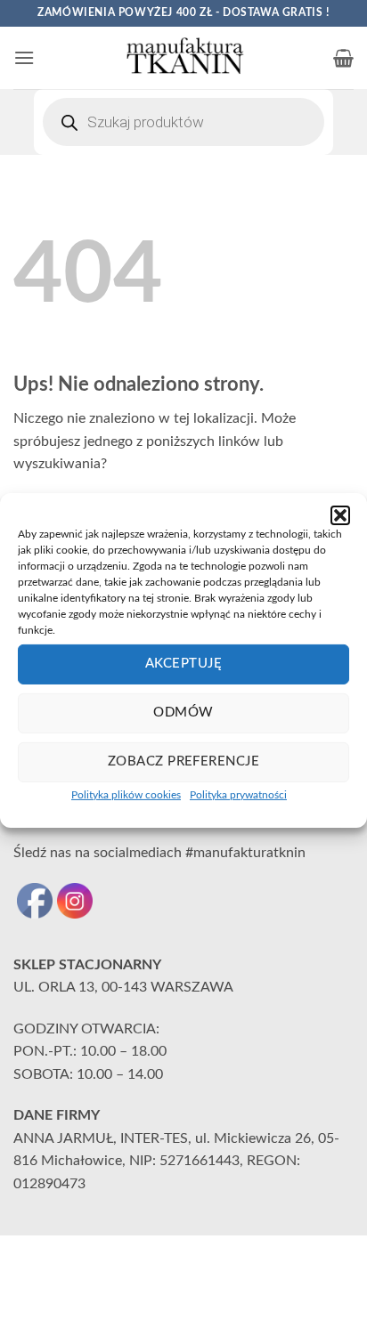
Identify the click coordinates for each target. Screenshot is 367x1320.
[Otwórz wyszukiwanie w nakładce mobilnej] (183, 122)
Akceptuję (183, 663)
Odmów (183, 712)
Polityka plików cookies (126, 794)
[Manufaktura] (183, 58)
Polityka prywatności (238, 794)
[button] (340, 514)
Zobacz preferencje (183, 761)
